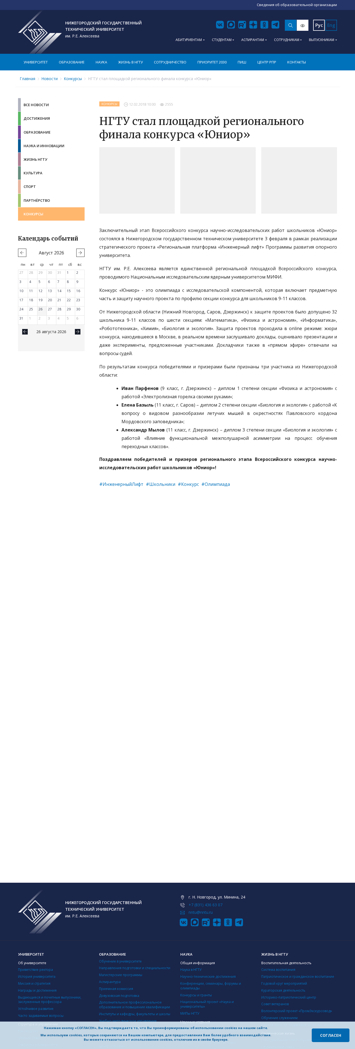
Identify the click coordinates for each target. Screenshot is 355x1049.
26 (40, 309)
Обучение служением (279, 1017)
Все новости (36, 104)
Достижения (37, 118)
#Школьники (160, 484)
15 (69, 291)
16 (78, 291)
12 (40, 291)
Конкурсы (73, 78)
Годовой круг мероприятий (284, 983)
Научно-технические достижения (208, 976)
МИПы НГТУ (189, 1013)
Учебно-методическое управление (128, 1021)
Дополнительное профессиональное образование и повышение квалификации (134, 1004)
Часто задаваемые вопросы (41, 1015)
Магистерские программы (120, 975)
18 (31, 300)
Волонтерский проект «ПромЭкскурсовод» (296, 1011)
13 (50, 291)
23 (78, 300)
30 (50, 272)
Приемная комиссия (116, 988)
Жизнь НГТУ (35, 159)
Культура (33, 172)
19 (40, 300)
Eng (331, 25)
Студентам (222, 39)
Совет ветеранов (275, 1004)
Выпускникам (321, 39)
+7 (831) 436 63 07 (205, 904)
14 (59, 291)
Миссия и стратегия (34, 983)
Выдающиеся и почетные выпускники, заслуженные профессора (49, 999)
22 (69, 300)
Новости (49, 78)
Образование (72, 62)
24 (21, 309)
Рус (319, 25)
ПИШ (242, 62)
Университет (36, 62)
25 (31, 309)
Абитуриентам (189, 39)
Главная (27, 78)
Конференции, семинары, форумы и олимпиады (210, 986)
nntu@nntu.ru (201, 912)
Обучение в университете (120, 961)
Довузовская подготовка (119, 995)
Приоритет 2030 (212, 62)
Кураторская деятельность (283, 990)
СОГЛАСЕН (330, 1035)
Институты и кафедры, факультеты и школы (134, 1014)
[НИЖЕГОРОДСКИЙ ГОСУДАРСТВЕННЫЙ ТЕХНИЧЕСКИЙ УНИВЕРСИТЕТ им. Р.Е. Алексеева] (40, 32)
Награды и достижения (37, 990)
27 (21, 272)
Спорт (30, 186)
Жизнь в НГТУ (130, 62)
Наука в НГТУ (190, 969)
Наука (101, 62)
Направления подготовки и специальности (134, 968)
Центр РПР (266, 62)
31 (59, 272)
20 (50, 300)
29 (40, 272)
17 (21, 300)
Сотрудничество (170, 62)
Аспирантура (110, 981)
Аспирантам (252, 39)
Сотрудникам (286, 39)
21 (59, 300)
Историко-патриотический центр (288, 997)
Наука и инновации (44, 145)
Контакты (296, 62)
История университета (36, 976)
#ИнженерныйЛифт (121, 484)
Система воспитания (278, 969)
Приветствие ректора (35, 969)
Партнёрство (37, 200)
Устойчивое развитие (36, 1008)
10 (21, 291)
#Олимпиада (215, 484)
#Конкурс (188, 484)
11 (31, 291)
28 (31, 272)
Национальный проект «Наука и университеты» (207, 1004)
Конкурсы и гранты (196, 995)
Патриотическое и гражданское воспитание (297, 976)
